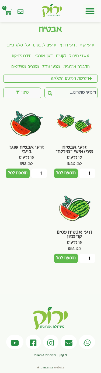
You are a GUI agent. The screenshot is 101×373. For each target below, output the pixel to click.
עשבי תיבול (79, 56)
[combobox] (76, 93)
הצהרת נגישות (45, 355)
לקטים (61, 56)
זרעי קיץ (87, 45)
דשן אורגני (44, 56)
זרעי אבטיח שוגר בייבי (26, 149)
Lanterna (46, 367)
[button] (90, 11)
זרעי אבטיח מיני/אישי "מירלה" (74, 149)
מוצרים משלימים (25, 67)
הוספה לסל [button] (66, 173)
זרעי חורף (68, 45)
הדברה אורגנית (76, 67)
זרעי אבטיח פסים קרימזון (74, 234)
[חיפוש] (49, 93)
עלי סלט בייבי (18, 45)
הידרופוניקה (22, 56)
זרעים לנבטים (45, 45)
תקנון (62, 355)
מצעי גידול (51, 67)
